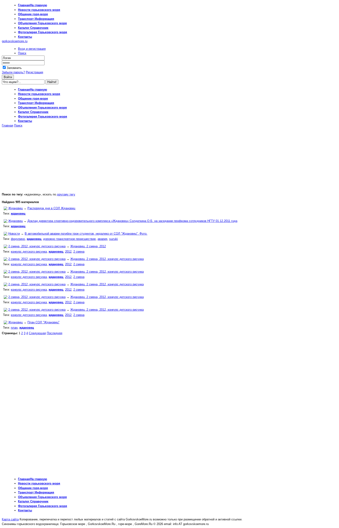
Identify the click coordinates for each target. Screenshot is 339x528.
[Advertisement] (40, 160)
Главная (7, 125)
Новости (14, 233)
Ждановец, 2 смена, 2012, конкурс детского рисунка (107, 259)
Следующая (37, 333)
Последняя (54, 333)
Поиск (22, 53)
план (14, 327)
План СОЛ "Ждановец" (43, 322)
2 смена (78, 251)
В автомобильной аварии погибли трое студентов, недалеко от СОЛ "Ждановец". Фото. (86, 233)
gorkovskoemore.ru (14, 41)
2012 (68, 251)
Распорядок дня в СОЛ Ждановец (51, 208)
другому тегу (66, 194)
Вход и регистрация (32, 48)
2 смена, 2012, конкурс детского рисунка (36, 246)
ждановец (18, 213)
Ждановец (15, 208)
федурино (18, 239)
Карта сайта (10, 519)
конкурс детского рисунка (29, 251)
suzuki (113, 239)
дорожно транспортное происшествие (69, 239)
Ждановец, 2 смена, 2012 (88, 246)
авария (102, 239)
